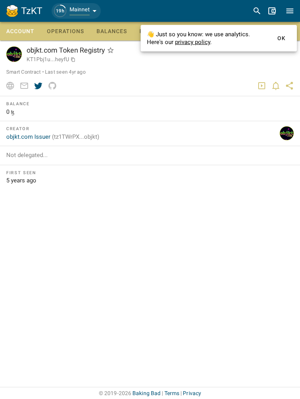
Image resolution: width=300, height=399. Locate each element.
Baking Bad (146, 393)
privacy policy (192, 42)
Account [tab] (20, 31)
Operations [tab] (65, 31)
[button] (76, 11)
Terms (172, 393)
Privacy (192, 393)
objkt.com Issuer (52, 136)
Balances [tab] (111, 31)
